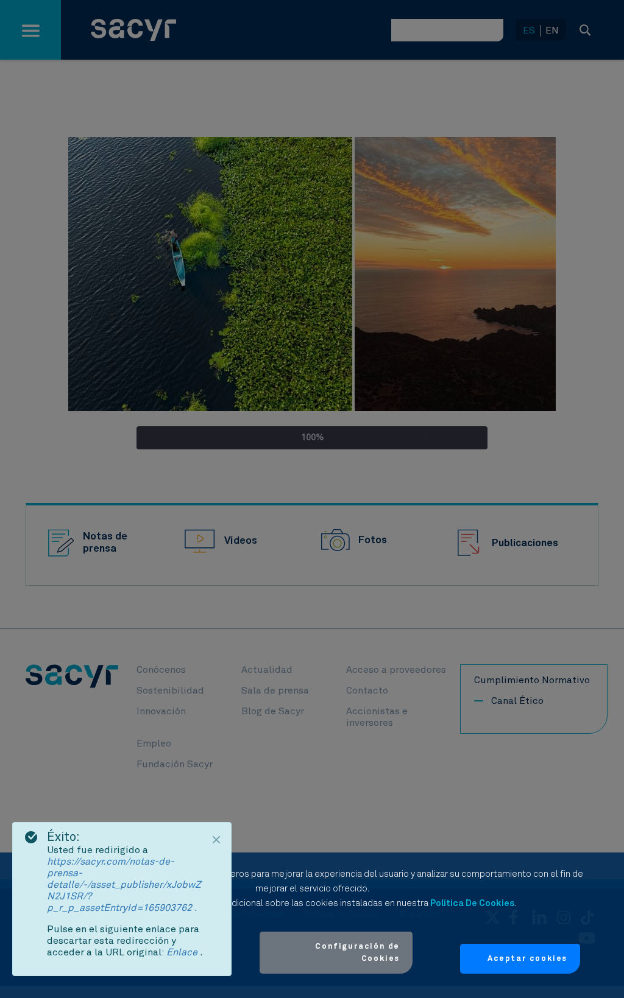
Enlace (183, 952)
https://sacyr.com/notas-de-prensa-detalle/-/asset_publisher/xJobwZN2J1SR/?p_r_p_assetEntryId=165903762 (124, 885)
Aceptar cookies (527, 959)
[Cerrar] (216, 839)
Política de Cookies (472, 903)
